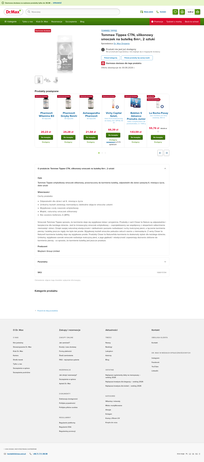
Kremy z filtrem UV (112, 418)
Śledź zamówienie (66, 355)
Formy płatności (65, 351)
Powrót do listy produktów (47, 311)
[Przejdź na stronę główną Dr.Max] (13, 11)
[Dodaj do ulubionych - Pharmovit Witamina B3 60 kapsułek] (54, 96)
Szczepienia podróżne (21, 372)
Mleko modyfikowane (113, 405)
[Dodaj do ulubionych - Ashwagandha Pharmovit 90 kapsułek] (99, 96)
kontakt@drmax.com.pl (16, 454)
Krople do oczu (111, 422)
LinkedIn (155, 371)
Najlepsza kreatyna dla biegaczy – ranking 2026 (124, 382)
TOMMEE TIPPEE (109, 30)
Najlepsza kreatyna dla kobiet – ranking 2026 (123, 386)
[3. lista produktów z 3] (105, 152)
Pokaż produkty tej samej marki (137, 58)
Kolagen (108, 414)
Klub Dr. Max (42, 21)
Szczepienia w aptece (21, 368)
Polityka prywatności (67, 403)
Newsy (108, 343)
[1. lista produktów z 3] (99, 153)
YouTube (155, 366)
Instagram (155, 358)
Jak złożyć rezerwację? (68, 375)
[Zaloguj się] (182, 12)
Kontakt (155, 343)
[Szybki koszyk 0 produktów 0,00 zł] (197, 12)
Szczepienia (71, 21)
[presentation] (46, 102)
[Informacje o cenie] (158, 131)
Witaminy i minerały (112, 401)
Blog (82, 21)
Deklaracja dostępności (68, 399)
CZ (190, 454)
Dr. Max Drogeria (122, 43)
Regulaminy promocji (67, 431)
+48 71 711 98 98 (40, 454)
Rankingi (108, 347)
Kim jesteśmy (18, 343)
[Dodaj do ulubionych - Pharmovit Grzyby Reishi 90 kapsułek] (77, 96)
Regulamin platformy (67, 423)
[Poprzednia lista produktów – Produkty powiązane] (160, 153)
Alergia (108, 410)
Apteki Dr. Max (65, 383)
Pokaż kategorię (110, 58)
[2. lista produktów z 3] (102, 152)
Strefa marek (18, 360)
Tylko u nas (27, 21)
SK (193, 454)
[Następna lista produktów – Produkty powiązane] (166, 153)
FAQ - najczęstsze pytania (69, 360)
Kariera (15, 355)
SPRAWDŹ (57, 3)
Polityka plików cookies (68, 407)
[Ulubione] (175, 12)
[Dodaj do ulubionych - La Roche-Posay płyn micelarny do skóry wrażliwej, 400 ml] (166, 96)
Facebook (155, 362)
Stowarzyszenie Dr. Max (22, 347)
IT (199, 454)
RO (196, 454)
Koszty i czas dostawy (67, 347)
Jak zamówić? (64, 343)
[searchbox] (73, 11)
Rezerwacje (56, 21)
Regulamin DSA (65, 427)
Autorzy (108, 355)
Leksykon (109, 351)
